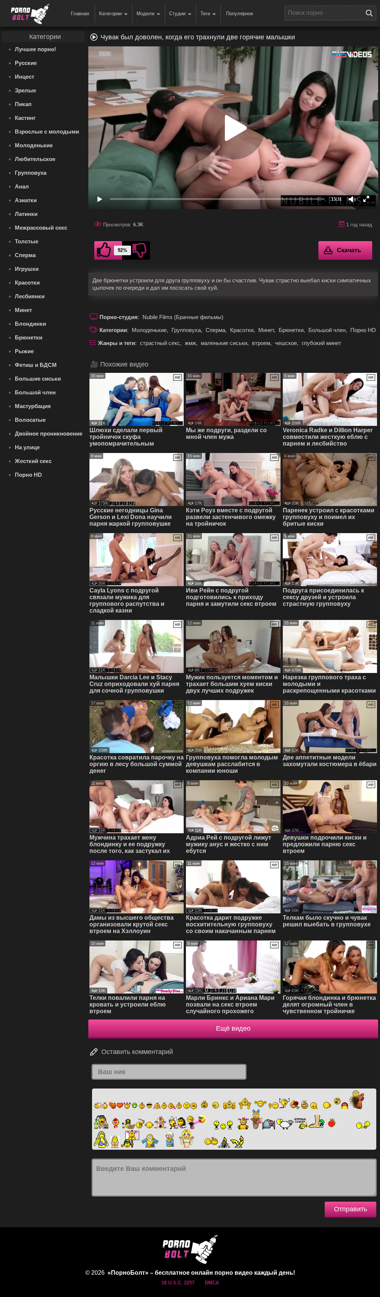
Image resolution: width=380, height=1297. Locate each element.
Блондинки (30, 324)
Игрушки (27, 269)
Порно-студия (118, 317)
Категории (110, 13)
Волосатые (30, 420)
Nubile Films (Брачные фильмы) (182, 317)
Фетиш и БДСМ (36, 365)
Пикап (23, 104)
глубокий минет (321, 343)
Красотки (27, 282)
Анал (22, 186)
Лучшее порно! (35, 49)
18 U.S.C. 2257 (177, 1282)
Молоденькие (34, 145)
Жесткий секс (33, 461)
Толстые (26, 241)
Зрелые (25, 90)
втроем (261, 343)
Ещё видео (233, 1028)
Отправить (350, 1209)
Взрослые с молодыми (47, 131)
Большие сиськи (38, 378)
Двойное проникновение (48, 433)
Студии (177, 13)
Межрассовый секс (41, 227)
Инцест (24, 76)
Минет (23, 310)
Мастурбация (33, 406)
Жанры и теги (116, 343)
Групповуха (30, 173)
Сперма (25, 255)
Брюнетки (28, 337)
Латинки (26, 214)
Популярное (239, 13)
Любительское (35, 159)
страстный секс (160, 343)
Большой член (35, 392)
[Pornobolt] (30, 14)
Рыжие (24, 351)
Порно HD (28, 475)
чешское (286, 343)
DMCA (212, 1282)
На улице (27, 447)
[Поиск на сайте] (371, 13)
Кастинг (25, 118)
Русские (26, 63)
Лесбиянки (30, 296)
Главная (80, 13)
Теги (205, 13)
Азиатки (26, 200)
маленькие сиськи (224, 343)
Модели (145, 13)
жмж (190, 343)
